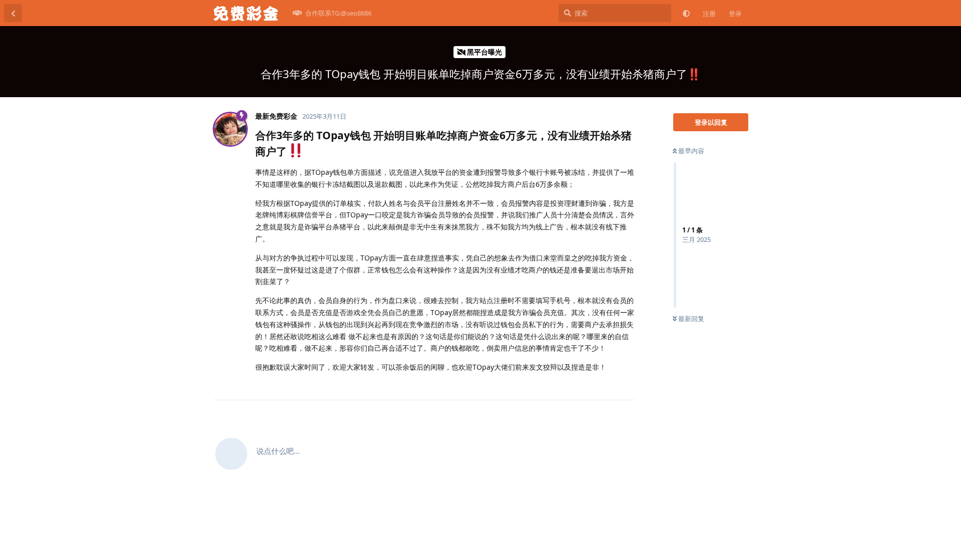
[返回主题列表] (13, 13)
